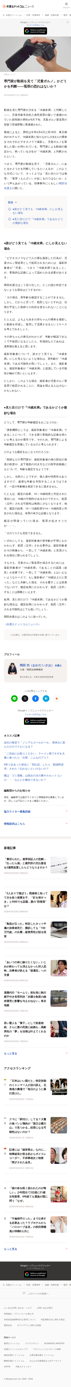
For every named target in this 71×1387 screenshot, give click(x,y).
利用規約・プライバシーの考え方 (19, 1313)
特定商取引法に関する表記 (53, 1319)
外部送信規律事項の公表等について (20, 1319)
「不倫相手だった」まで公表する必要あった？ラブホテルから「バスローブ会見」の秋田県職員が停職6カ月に (27, 1224)
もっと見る (10, 1053)
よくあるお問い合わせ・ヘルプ (18, 1307)
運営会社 (8, 1325)
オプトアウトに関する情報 (29, 1325)
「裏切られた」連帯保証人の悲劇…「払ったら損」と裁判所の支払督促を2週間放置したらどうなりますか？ (26, 863)
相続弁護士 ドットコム (14, 1354)
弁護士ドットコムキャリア (16, 1349)
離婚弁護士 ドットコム (14, 1360)
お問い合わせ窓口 (45, 1307)
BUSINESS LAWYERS (54, 1343)
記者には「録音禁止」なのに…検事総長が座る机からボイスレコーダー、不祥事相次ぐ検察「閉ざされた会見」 (27, 1156)
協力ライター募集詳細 (17, 811)
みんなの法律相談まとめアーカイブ (45, 1360)
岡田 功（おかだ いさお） (41, 665)
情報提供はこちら (14, 823)
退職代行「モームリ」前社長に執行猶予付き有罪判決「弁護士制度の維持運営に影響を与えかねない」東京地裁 (25, 999)
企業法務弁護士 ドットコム (42, 1354)
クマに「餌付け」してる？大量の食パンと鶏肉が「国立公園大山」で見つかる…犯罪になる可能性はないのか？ (27, 1125)
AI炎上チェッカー (23, 1366)
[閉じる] (68, 22)
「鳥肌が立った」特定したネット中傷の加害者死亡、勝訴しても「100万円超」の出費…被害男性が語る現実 (25, 930)
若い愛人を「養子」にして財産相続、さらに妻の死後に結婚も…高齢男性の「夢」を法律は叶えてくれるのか (25, 1029)
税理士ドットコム (12, 1343)
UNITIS (7, 1366)
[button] (56, 698)
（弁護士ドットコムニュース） (22, 624)
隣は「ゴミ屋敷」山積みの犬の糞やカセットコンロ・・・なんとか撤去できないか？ (33, 777)
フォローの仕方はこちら (35, 25)
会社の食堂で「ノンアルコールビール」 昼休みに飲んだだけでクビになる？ (34, 744)
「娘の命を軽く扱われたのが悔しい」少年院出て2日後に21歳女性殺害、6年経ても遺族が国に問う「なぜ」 (28, 1194)
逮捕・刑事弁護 (52, 14)
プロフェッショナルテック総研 (47, 1349)
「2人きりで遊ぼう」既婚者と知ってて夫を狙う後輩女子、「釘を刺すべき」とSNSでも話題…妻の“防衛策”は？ (26, 899)
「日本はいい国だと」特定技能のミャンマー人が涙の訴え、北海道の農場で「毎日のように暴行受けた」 (27, 1087)
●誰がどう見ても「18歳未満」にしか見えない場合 (38, 210)
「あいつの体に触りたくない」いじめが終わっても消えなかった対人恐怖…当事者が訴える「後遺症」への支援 (25, 968)
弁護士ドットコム (14, 14)
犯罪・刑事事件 (33, 14)
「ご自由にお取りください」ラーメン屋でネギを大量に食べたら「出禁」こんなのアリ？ (34, 755)
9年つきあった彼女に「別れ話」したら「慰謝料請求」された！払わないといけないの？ (34, 766)
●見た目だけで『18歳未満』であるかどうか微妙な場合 (38, 220)
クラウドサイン (32, 1343)
